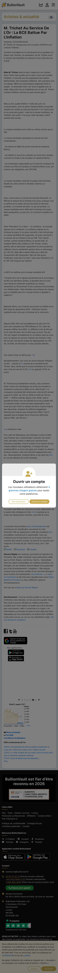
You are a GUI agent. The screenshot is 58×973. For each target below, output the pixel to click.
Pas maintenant (18, 501)
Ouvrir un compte (39, 501)
